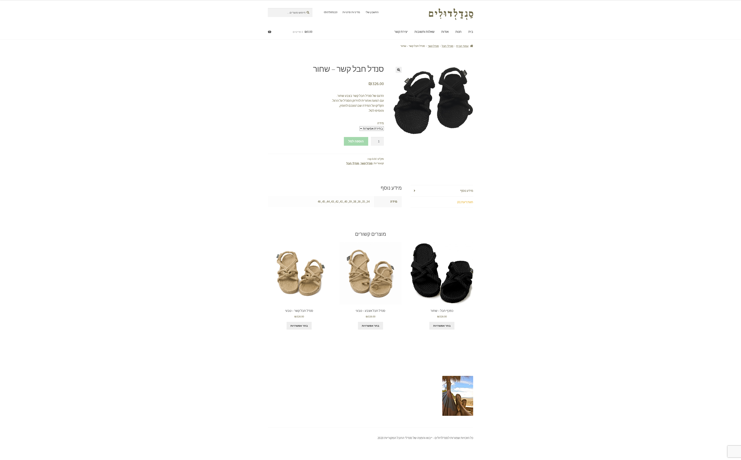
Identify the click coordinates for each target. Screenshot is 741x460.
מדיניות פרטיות (351, 12)
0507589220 (330, 12)
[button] (399, 70)
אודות (445, 32)
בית (470, 32)
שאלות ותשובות (424, 32)
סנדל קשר (433, 46)
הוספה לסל (356, 141)
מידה (380, 123)
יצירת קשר (401, 32)
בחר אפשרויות (442, 325)
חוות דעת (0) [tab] (465, 202)
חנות (458, 32)
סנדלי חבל (447, 46)
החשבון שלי (372, 12)
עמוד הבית (462, 46)
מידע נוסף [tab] (466, 191)
